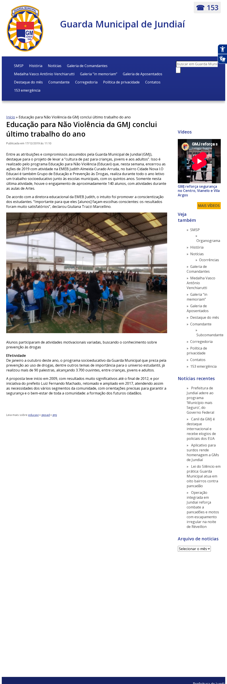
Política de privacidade (121, 82)
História (35, 65)
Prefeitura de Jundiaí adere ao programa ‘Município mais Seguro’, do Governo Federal (200, 400)
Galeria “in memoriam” (98, 73)
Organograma (208, 240)
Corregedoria (86, 82)
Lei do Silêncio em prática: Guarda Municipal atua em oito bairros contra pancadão (204, 476)
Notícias (54, 65)
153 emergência (27, 90)
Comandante (59, 82)
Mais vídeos (209, 205)
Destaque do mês (28, 82)
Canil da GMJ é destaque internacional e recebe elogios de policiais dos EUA (201, 429)
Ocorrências (209, 259)
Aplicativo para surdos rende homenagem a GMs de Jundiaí (203, 452)
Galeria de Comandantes (87, 65)
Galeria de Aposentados (142, 73)
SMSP (18, 65)
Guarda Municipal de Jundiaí (122, 23)
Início (10, 117)
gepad (45, 415)
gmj (54, 415)
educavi (33, 415)
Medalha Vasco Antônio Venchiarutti (44, 73)
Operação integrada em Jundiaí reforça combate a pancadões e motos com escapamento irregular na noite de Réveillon (203, 509)
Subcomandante (209, 334)
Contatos (152, 82)
